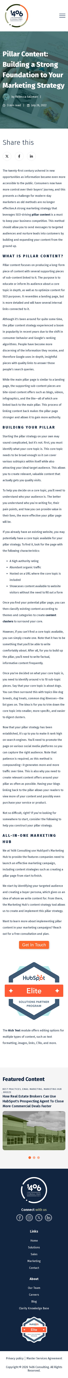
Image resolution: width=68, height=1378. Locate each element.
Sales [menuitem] (34, 1254)
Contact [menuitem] (34, 1268)
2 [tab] (34, 1157)
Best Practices (12, 1089)
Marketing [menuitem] (34, 1261)
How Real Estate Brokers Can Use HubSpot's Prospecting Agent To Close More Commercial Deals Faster (33, 1101)
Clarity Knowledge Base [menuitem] (34, 1308)
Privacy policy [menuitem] (15, 1358)
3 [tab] (38, 1157)
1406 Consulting (39, 1367)
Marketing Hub (53, 1089)
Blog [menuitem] (34, 1301)
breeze (7, 1092)
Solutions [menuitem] (34, 1247)
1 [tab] (29, 1157)
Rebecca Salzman (27, 96)
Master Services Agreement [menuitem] (44, 1358)
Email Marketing (32, 1089)
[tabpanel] (34, 1119)
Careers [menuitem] (34, 1294)
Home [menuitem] (34, 1240)
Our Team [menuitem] (34, 1288)
